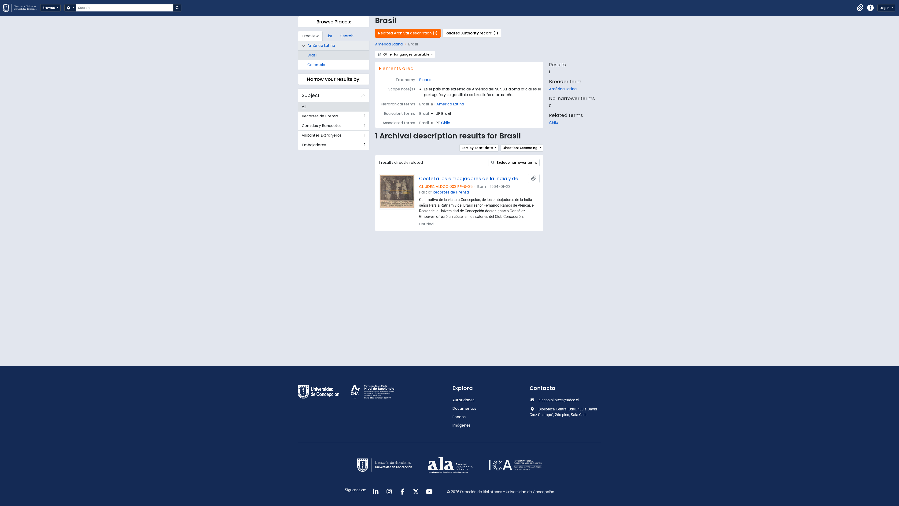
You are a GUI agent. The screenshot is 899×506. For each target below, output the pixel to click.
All (304, 106)
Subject (311, 95)
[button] (860, 8)
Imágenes (461, 425)
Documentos (464, 408)
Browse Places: (334, 22)
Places (425, 79)
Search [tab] (347, 36)
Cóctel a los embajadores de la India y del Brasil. (472, 178)
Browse (49, 7)
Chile (445, 123)
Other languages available (406, 54)
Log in (885, 7)
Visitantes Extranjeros (333, 136)
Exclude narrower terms (517, 162)
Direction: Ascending (520, 147)
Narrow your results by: (333, 79)
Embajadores (333, 146)
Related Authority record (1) (472, 33)
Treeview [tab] (310, 36)
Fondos (459, 417)
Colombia (316, 64)
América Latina (321, 45)
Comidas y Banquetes (333, 127)
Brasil (312, 55)
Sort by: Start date (477, 147)
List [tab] (329, 36)
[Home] (21, 8)
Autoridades (463, 400)
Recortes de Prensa (333, 117)
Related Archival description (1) (408, 33)
